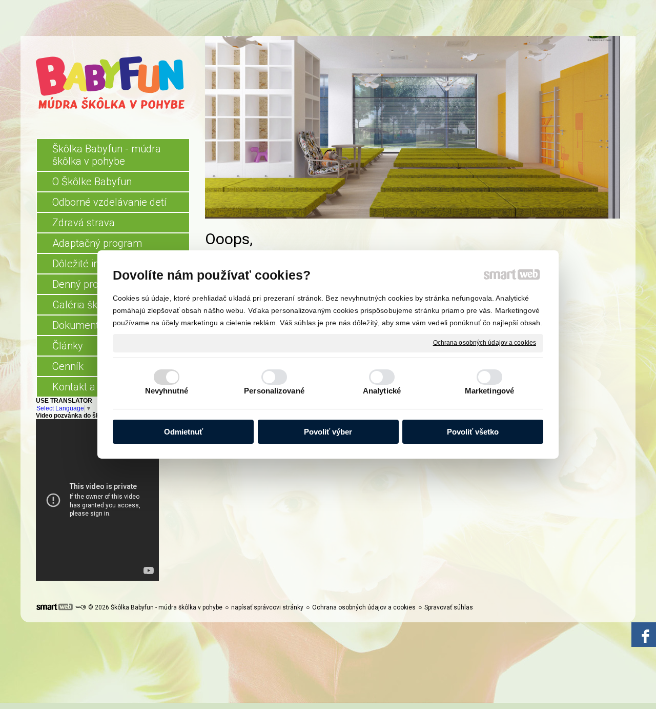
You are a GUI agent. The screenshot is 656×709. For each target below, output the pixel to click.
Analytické (382, 390)
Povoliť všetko (473, 431)
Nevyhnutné (167, 390)
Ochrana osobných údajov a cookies (484, 342)
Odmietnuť (183, 431)
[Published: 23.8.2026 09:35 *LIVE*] (80, 607)
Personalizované (274, 390)
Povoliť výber (328, 431)
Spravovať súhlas (448, 607)
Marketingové (489, 390)
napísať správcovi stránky (267, 607)
